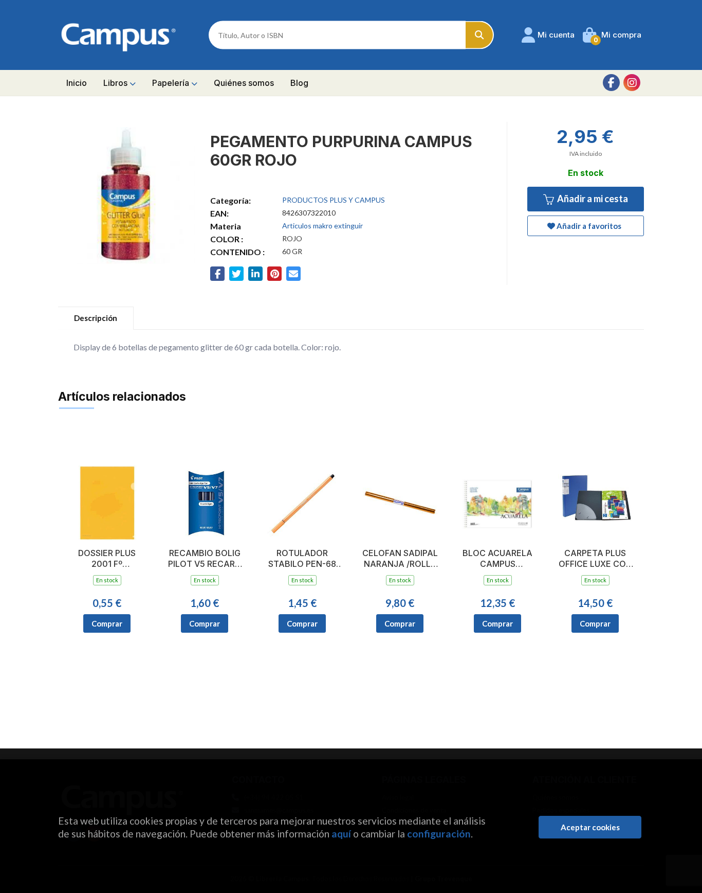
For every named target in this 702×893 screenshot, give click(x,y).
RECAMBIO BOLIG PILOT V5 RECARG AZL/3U (204, 558)
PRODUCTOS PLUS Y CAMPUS (333, 199)
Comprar (106, 623)
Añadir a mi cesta (592, 198)
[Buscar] (480, 35)
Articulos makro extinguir (322, 225)
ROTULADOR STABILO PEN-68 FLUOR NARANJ (302, 558)
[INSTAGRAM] (631, 82)
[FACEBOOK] (611, 82)
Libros (116, 83)
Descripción (95, 318)
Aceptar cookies (590, 827)
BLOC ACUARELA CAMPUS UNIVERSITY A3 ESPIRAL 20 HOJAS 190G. (497, 558)
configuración (439, 834)
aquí (341, 834)
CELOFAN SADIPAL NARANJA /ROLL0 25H (400, 558)
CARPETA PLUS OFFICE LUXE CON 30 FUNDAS (595, 558)
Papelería (171, 83)
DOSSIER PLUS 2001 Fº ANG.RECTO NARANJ (107, 558)
